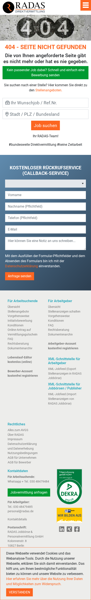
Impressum (15, 439)
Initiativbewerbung (20, 321)
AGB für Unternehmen (22, 458)
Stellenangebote (18, 311)
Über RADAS (16, 435)
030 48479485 (23, 507)
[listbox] (45, 184)
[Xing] (68, 530)
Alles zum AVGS (18, 430)
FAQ (10, 339)
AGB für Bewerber (19, 462)
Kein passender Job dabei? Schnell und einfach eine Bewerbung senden (45, 72)
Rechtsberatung (18, 343)
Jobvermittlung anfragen (28, 492)
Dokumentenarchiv (20, 348)
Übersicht (14, 307)
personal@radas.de (20, 511)
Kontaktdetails (17, 519)
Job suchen (45, 125)
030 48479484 (39, 481)
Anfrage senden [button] (19, 276)
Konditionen (15, 325)
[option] (42, 183)
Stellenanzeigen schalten (64, 311)
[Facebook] (76, 530)
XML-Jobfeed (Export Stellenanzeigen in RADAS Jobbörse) (64, 373)
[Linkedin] (61, 530)
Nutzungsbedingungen (23, 453)
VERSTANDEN (19, 592)
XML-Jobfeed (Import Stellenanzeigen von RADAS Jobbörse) (62, 398)
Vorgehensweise (18, 316)
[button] (83, 183)
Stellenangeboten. (48, 90)
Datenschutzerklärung (21, 266)
